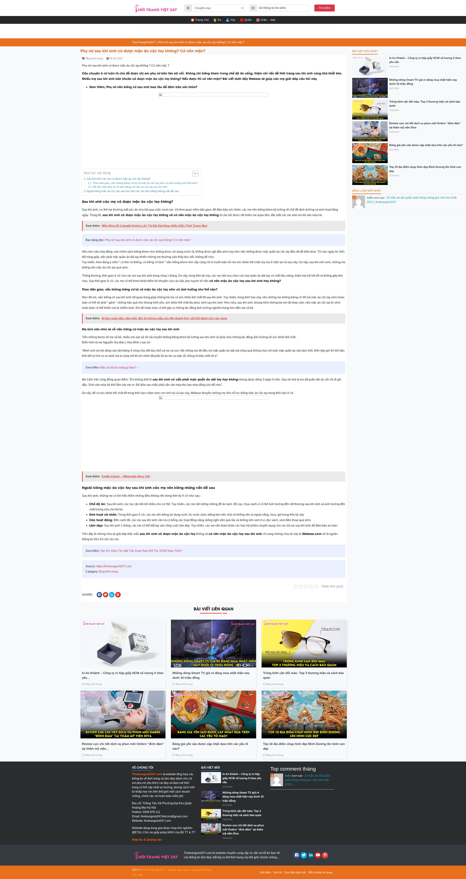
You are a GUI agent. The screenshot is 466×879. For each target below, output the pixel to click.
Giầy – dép (268, 19)
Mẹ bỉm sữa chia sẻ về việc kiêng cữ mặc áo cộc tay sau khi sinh (130, 187)
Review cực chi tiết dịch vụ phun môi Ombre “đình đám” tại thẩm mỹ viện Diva (425, 125)
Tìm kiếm (324, 7)
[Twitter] (304, 855)
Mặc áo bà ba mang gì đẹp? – (119, 367)
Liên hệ (277, 872)
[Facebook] (296, 855)
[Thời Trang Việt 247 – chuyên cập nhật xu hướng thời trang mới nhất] (154, 7)
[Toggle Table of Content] (193, 173)
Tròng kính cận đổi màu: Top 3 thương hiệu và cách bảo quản (303, 675)
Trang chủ (202, 19)
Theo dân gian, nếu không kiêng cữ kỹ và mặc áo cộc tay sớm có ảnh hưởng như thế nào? (145, 183)
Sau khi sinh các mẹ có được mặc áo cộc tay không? (118, 178)
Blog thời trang (94, 58)
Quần (248, 19)
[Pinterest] (325, 855)
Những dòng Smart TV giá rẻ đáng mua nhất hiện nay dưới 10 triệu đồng (210, 675)
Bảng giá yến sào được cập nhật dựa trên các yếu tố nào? (210, 746)
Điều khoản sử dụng (320, 872)
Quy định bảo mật (295, 872)
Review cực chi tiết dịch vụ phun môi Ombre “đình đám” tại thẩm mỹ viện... (123, 746)
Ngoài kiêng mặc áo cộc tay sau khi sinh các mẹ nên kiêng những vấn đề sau (133, 191)
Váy (233, 19)
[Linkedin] (311, 855)
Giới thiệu (265, 872)
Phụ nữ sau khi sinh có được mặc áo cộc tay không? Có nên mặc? (148, 240)
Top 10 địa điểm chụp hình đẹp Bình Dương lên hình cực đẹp (304, 746)
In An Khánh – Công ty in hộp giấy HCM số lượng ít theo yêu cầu (425, 60)
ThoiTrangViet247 (143, 42)
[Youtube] (318, 855)
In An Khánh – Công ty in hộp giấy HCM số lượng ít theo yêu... (122, 675)
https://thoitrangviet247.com (114, 566)
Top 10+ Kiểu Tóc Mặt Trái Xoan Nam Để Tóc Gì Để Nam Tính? (141, 550)
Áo (219, 19)
